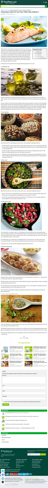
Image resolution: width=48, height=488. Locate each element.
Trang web (4, 396)
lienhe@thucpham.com (14, 471)
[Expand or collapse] (45, 50)
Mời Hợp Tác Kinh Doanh (5, 467)
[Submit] (46, 6)
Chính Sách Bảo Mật (36, 462)
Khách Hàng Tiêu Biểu (6, 437)
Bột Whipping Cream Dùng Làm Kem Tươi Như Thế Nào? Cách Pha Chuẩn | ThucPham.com (22, 416)
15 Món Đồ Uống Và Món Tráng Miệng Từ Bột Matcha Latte (16, 420)
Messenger (2, 479)
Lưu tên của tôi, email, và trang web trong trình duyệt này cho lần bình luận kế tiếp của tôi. (22, 401)
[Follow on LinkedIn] (15, 484)
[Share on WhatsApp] (20, 338)
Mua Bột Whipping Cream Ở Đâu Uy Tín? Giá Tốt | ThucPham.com (17, 412)
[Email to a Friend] (24, 338)
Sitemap (26, 478)
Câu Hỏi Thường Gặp (4, 464)
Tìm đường (2, 472)
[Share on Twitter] (23, 338)
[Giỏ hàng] (46, 2)
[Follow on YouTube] (17, 484)
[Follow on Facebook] (11, 484)
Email (3, 390)
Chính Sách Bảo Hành (36, 461)
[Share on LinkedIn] (27, 338)
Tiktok (3, 483)
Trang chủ (3, 10)
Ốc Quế (17, 464)
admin (13, 14)
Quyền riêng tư (32, 478)
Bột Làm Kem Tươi (20, 462)
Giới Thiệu (2, 461)
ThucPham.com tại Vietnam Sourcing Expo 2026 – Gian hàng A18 (17, 424)
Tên (3, 385)
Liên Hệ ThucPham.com (5, 462)
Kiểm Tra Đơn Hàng (4, 465)
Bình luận (4, 375)
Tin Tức (7, 10)
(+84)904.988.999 (16, 469)
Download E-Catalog (20, 461)
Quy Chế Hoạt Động (36, 465)
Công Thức (4, 435)
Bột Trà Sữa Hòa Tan (20, 465)
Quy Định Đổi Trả (35, 464)
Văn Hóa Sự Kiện (5, 442)
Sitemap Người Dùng (36, 467)
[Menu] (44, 2)
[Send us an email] (13, 484)
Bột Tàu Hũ (18, 467)
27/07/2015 (7, 14)
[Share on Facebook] (21, 338)
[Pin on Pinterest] (26, 338)
